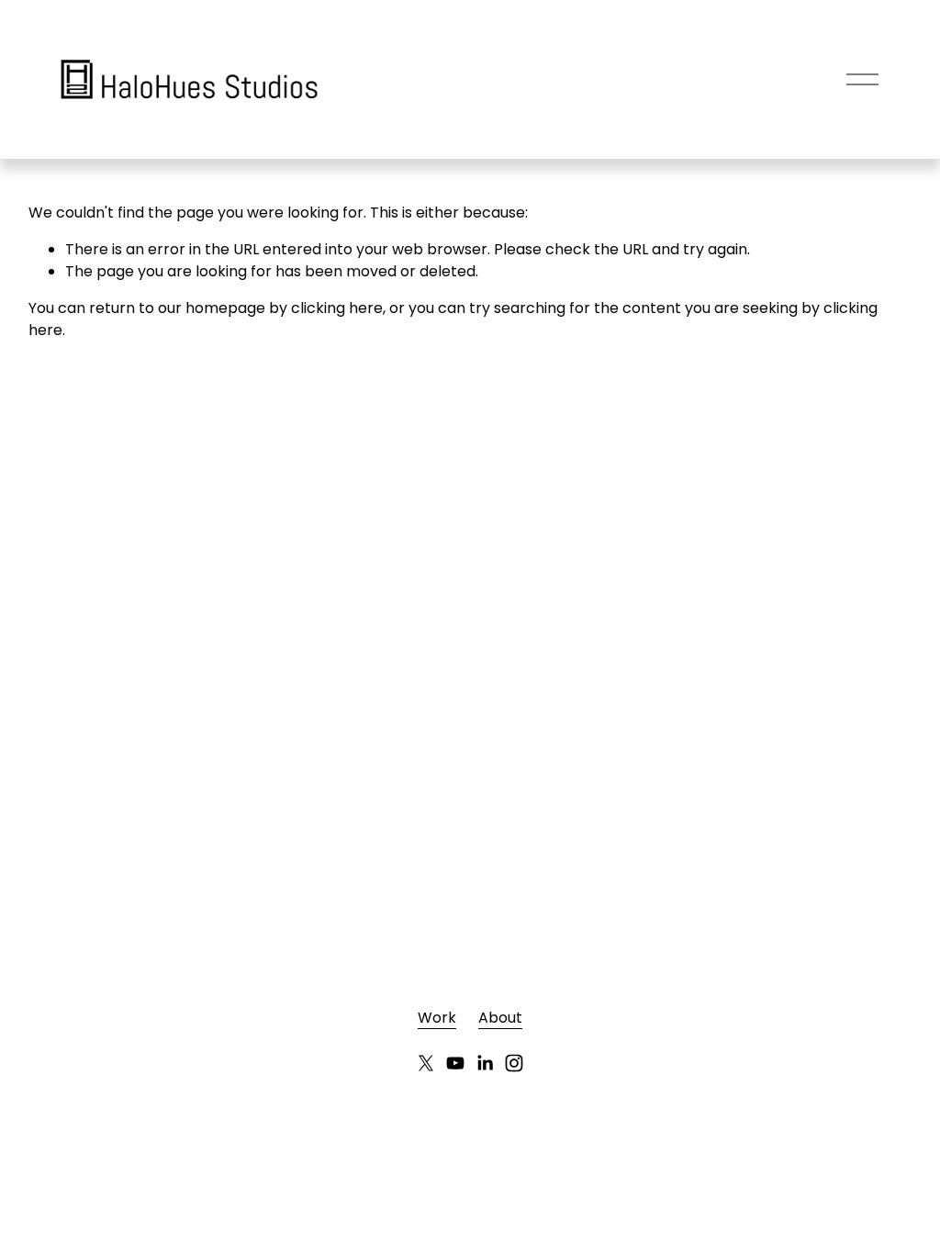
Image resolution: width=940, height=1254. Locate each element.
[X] (426, 1063)
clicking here (337, 308)
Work (437, 1017)
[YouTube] (455, 1063)
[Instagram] (514, 1063)
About (500, 1017)
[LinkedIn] (485, 1063)
